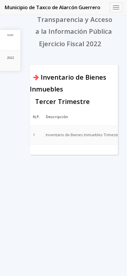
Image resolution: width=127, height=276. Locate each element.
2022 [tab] (10, 57)
